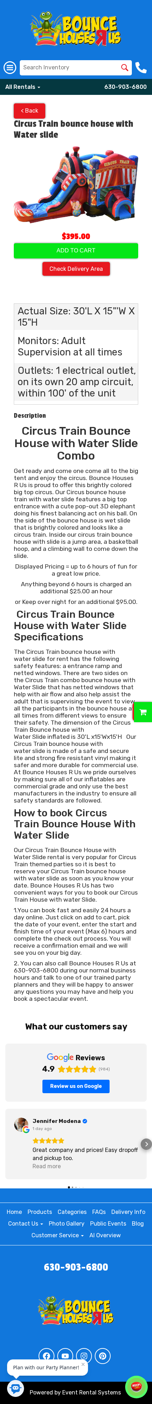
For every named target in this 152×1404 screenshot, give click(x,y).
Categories (72, 1212)
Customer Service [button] (55, 1235)
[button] (5, 1144)
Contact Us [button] (24, 1223)
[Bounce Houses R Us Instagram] (84, 1356)
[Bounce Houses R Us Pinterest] (103, 1356)
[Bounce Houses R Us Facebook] (46, 1356)
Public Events (108, 1223)
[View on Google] (21, 1125)
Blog (138, 1223)
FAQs (99, 1212)
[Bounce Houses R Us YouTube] (65, 1356)
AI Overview (105, 1235)
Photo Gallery (66, 1223)
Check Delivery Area (76, 269)
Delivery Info (128, 1212)
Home (14, 1212)
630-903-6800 (125, 87)
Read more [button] (47, 1166)
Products (40, 1212)
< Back (29, 110)
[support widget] (136, 1387)
